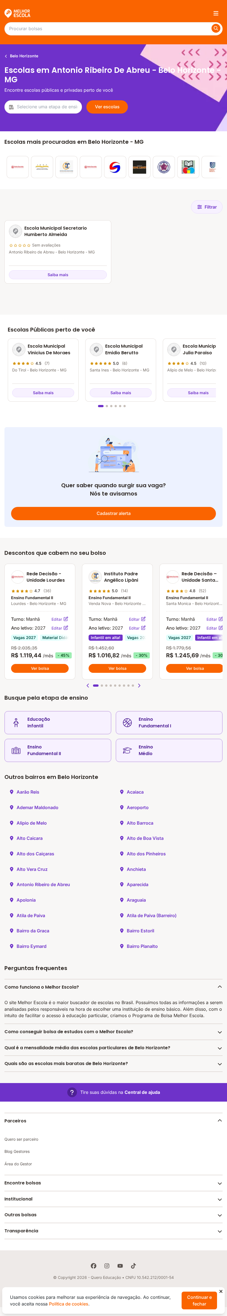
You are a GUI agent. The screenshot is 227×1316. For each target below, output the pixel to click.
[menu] (216, 13)
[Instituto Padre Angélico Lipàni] (66, 167)
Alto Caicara (30, 838)
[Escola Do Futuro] (42, 167)
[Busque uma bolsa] (215, 28)
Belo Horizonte (23, 55)
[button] (88, 685)
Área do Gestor (18, 1163)
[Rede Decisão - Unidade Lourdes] (18, 167)
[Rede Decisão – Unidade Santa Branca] (91, 167)
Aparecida (137, 884)
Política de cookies (68, 1304)
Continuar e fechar (199, 1300)
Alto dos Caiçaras (35, 853)
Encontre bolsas (22, 1183)
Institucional (18, 1199)
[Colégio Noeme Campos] (139, 167)
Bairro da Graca (33, 930)
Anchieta (136, 869)
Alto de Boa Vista (145, 838)
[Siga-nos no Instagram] (106, 1265)
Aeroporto (138, 807)
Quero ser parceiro (21, 1139)
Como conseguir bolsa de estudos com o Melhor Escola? (68, 1031)
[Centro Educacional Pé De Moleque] (188, 167)
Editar (57, 619)
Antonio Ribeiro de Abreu (43, 884)
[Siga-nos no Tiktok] (133, 1265)
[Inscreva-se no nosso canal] (120, 1265)
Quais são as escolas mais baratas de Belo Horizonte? (66, 1063)
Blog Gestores (17, 1151)
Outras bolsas (20, 1215)
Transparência (21, 1231)
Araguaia (136, 900)
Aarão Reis (28, 792)
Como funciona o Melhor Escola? (41, 987)
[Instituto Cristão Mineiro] (213, 167)
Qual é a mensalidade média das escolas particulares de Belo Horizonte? (87, 1048)
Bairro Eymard (32, 946)
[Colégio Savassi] (115, 167)
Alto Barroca (140, 823)
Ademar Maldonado (37, 807)
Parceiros (15, 1121)
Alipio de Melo (32, 823)
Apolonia (26, 900)
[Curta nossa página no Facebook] (93, 1265)
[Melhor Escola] (17, 13)
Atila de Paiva (31, 915)
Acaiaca (135, 792)
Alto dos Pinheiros (146, 853)
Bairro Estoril (140, 930)
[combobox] (43, 107)
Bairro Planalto (142, 946)
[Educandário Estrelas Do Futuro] (164, 167)
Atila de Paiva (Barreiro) (152, 915)
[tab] (101, 406)
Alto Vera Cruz (32, 869)
